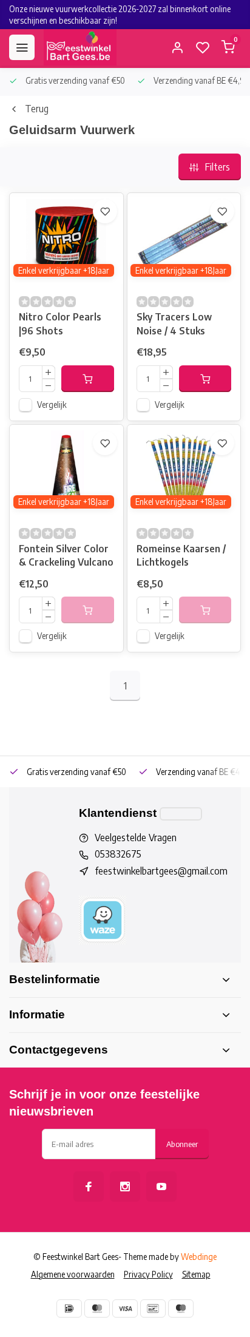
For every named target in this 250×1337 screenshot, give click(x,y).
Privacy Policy (148, 1274)
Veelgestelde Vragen (136, 837)
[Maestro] (181, 1308)
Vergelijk (52, 404)
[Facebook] (88, 1186)
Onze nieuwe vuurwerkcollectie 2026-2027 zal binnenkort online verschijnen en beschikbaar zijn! (120, 14)
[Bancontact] (153, 1308)
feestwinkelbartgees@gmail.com (161, 871)
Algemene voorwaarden (73, 1274)
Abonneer (182, 1144)
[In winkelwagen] (87, 378)
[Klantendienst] (181, 814)
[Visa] (125, 1308)
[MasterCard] (97, 1308)
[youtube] (161, 1186)
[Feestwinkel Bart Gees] (80, 47)
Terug (37, 109)
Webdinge (199, 1256)
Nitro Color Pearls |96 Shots (60, 323)
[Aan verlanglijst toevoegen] (105, 211)
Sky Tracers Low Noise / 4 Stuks (174, 323)
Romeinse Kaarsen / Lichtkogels (181, 555)
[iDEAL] (69, 1308)
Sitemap (196, 1274)
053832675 (118, 854)
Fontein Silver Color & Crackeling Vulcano (66, 555)
